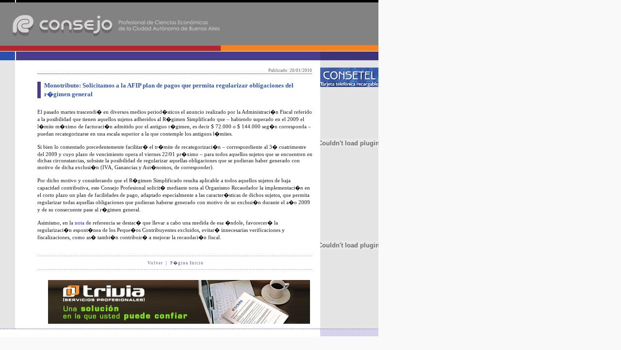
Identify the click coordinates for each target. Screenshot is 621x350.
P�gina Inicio (187, 263)
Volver (155, 263)
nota (79, 223)
